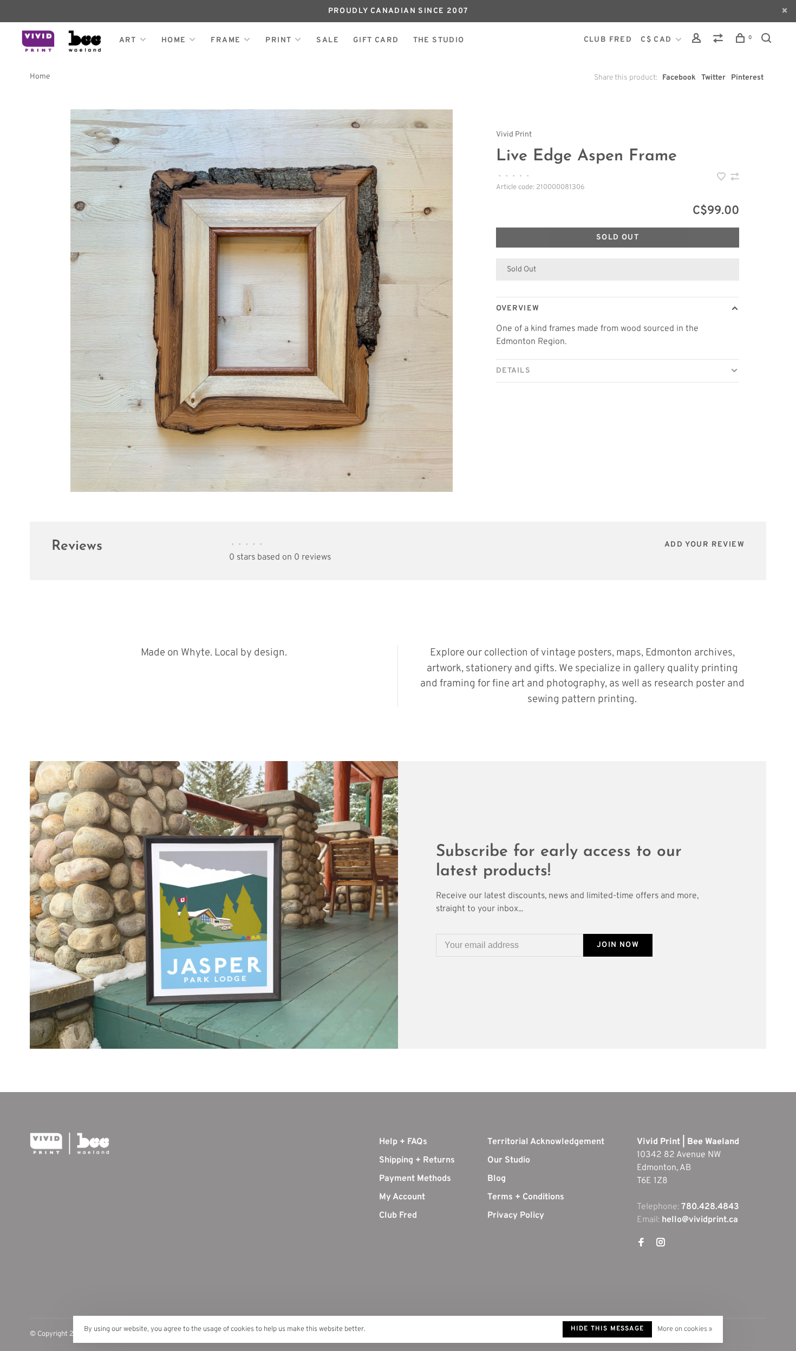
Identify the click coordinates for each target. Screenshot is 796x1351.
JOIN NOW (618, 945)
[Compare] (719, 40)
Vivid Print (514, 134)
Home (173, 40)
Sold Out (617, 237)
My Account (402, 1197)
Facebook (679, 77)
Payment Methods (415, 1178)
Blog (496, 1178)
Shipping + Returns (417, 1160)
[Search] (767, 40)
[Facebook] (641, 1243)
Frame (225, 40)
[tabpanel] (261, 300)
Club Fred (398, 1215)
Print (278, 40)
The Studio (439, 40)
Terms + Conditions (525, 1197)
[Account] (697, 40)
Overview (517, 308)
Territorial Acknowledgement (545, 1141)
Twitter (713, 77)
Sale (327, 40)
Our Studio (508, 1160)
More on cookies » (684, 1329)
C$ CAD (657, 39)
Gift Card (376, 40)
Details (513, 370)
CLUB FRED (608, 39)
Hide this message (607, 1328)
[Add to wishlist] (722, 178)
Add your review (704, 544)
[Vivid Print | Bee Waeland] (69, 1143)
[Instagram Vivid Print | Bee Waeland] (660, 1243)
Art (127, 40)
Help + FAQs (403, 1141)
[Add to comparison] (734, 178)
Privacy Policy (515, 1215)
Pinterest (747, 77)
